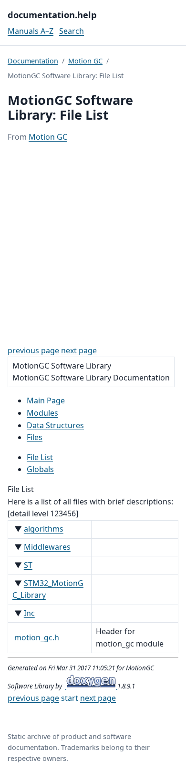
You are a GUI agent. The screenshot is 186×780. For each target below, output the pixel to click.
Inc (29, 613)
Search (71, 31)
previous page (33, 350)
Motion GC (85, 60)
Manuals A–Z (30, 31)
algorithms (43, 528)
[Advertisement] (93, 244)
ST (28, 565)
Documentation (33, 60)
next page (79, 350)
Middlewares (47, 547)
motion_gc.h (36, 637)
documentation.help (52, 15)
